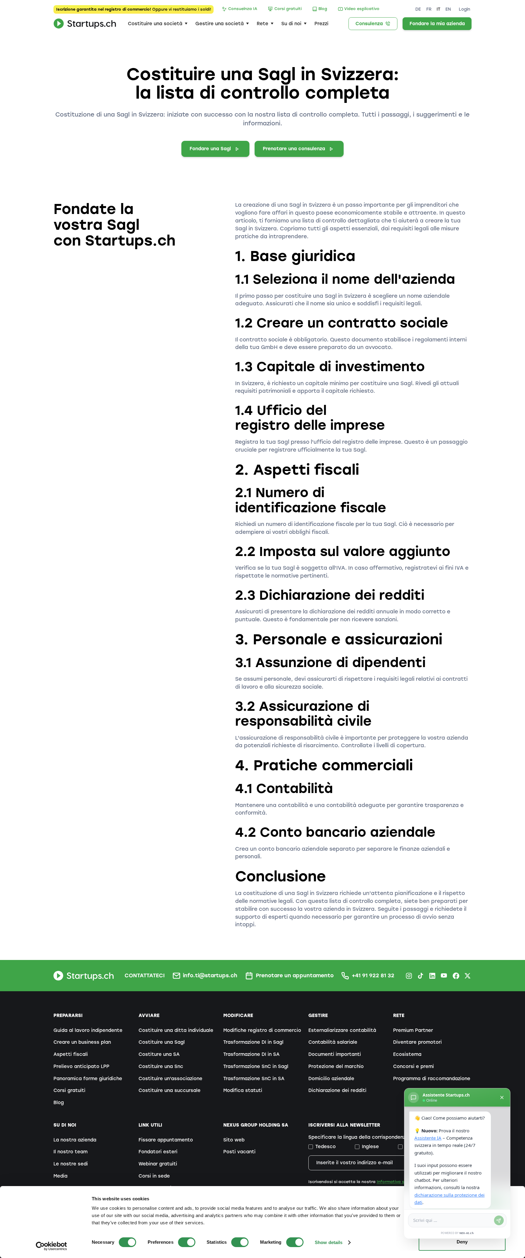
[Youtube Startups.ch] (444, 976)
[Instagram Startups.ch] (409, 976)
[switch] (186, 1242)
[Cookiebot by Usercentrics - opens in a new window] (51, 1246)
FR (428, 9)
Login (464, 9)
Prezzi (321, 23)
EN (448, 9)
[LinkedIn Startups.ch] (432, 976)
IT (438, 9)
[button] (157, 23)
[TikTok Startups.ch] (420, 976)
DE (418, 9)
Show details (328, 1242)
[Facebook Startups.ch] (456, 976)
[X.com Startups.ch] (468, 976)
